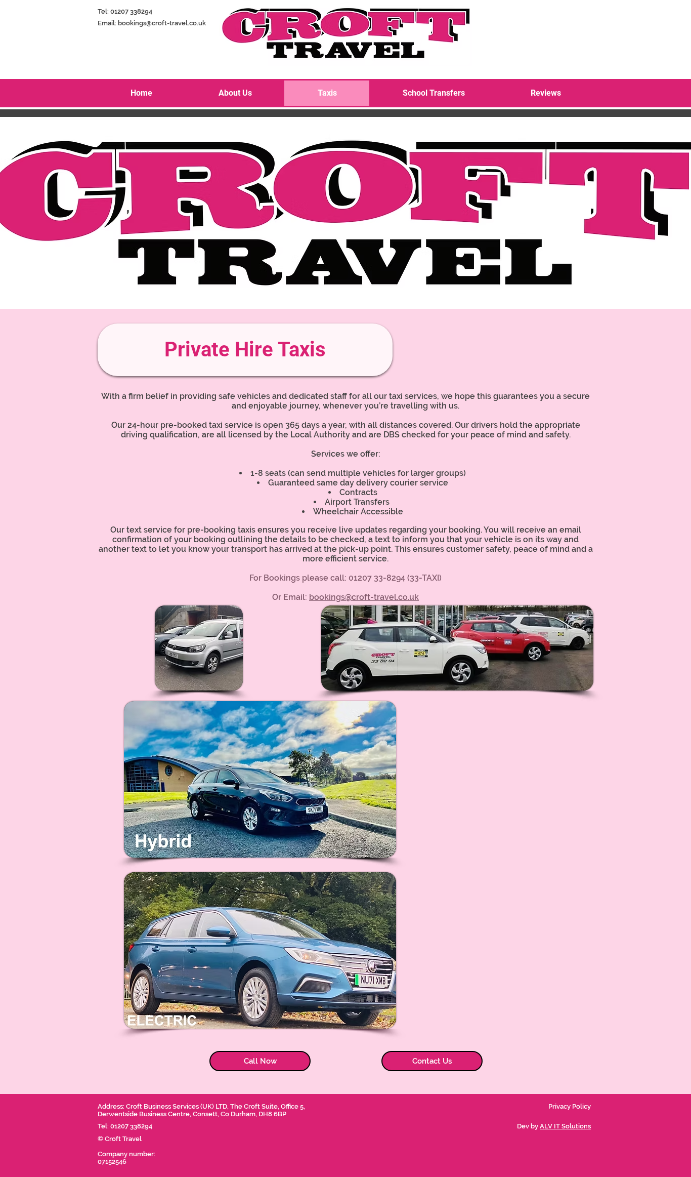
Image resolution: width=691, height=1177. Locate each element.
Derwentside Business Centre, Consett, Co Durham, (178, 1114)
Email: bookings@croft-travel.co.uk (152, 23)
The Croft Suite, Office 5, (268, 1106)
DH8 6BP (272, 1114)
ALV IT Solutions (565, 1126)
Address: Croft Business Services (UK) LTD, (164, 1106)
